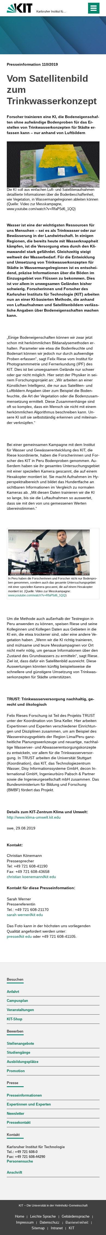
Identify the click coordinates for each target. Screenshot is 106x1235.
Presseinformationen (24, 1095)
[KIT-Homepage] (20, 7)
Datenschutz (50, 1222)
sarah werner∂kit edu (25, 915)
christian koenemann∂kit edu (31, 877)
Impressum (25, 1222)
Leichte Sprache (43, 1216)
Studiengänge (18, 1052)
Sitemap (38, 1228)
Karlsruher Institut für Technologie (51, 11)
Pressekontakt (18, 1123)
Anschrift (14, 1172)
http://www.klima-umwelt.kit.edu (34, 817)
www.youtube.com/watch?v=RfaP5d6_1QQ (37, 595)
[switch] (73, 8)
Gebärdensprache (75, 1216)
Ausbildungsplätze (22, 1062)
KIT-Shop (14, 1019)
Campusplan (17, 1001)
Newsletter (15, 1114)
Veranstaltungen (20, 1010)
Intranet (57, 1228)
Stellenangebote (20, 1044)
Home (19, 1216)
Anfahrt (13, 992)
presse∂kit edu (19, 936)
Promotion (16, 1071)
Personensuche (20, 1161)
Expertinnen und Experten (29, 1104)
